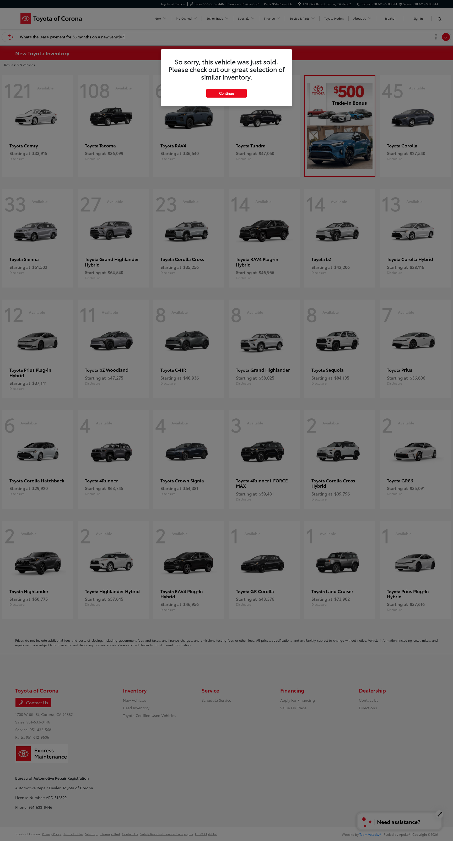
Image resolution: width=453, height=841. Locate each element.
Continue (226, 93)
